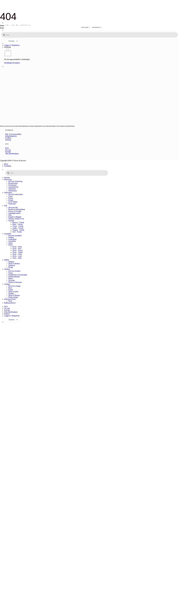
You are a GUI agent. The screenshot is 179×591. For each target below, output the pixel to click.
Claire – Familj (17, 226)
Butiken (7, 314)
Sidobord (11, 265)
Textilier (7, 269)
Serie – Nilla (17, 258)
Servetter (11, 280)
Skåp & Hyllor (13, 292)
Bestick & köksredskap (16, 209)
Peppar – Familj (18, 230)
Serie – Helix (17, 254)
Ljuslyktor (7, 234)
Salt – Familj (17, 232)
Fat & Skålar (12, 202)
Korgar (10, 200)
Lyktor (10, 243)
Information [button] (96, 27)
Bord (10, 288)
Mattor (10, 278)
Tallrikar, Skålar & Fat (16, 219)
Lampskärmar (13, 187)
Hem (6, 306)
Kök (5, 206)
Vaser (10, 196)
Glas (10, 215)
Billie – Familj (17, 224)
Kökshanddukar (14, 277)
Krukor (10, 198)
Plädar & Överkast (15, 282)
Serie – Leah (17, 256)
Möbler (6, 260)
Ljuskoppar (12, 239)
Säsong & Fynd (10, 299)
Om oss (7, 308)
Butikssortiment (9, 303)
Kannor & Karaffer (14, 211)
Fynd (10, 301)
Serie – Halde (17, 252)
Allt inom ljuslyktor (15, 235)
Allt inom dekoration (15, 194)
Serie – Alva (16, 249)
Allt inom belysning (15, 181)
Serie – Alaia (17, 247)
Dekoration (8, 192)
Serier (10, 245)
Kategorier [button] (84, 27)
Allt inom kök (13, 207)
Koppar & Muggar (14, 217)
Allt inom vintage (14, 286)
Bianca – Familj (18, 222)
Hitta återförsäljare (11, 312)
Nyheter (7, 178)
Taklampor (12, 189)
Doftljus (11, 237)
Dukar (10, 273)
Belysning (7, 179)
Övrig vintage (13, 297)
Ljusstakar (12, 241)
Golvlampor (12, 185)
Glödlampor (12, 191)
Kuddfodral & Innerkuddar (17, 275)
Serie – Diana (17, 250)
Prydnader (12, 204)
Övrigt (10, 267)
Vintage (7, 284)
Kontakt (7, 310)
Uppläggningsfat (14, 213)
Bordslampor (13, 183)
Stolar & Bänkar (14, 264)
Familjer (11, 221)
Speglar (11, 262)
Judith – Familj (17, 228)
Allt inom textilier (14, 271)
